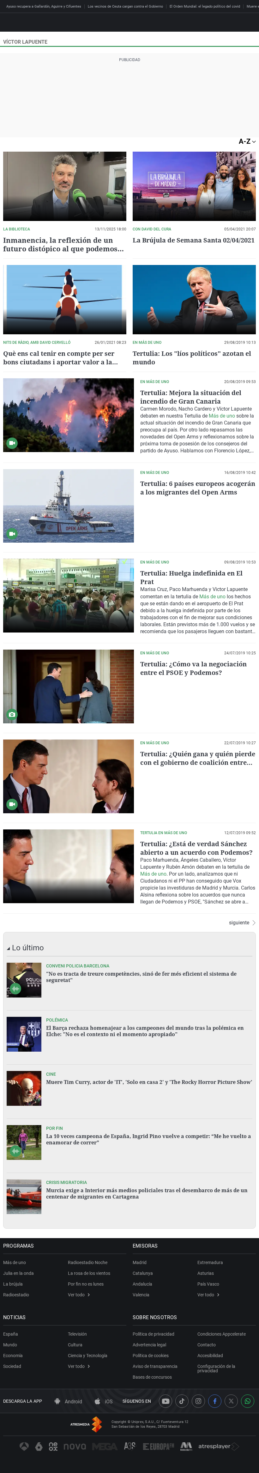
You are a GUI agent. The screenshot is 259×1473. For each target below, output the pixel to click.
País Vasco (208, 1284)
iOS (108, 1402)
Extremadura (210, 1262)
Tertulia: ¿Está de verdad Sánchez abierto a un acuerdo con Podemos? (196, 848)
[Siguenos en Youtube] (165, 1401)
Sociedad (12, 1366)
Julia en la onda (18, 1273)
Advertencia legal (149, 1344)
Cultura (75, 1344)
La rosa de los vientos (89, 1273)
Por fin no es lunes (86, 1284)
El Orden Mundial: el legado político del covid (205, 6)
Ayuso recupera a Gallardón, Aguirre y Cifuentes (43, 6)
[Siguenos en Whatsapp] (247, 1401)
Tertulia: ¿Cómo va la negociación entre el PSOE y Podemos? (193, 668)
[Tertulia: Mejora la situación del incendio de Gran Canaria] (68, 415)
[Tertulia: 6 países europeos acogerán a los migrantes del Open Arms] (68, 506)
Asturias (205, 1273)
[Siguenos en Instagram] (198, 1401)
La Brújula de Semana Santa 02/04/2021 (194, 240)
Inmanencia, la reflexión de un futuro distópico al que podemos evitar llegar (60, 248)
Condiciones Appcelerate (221, 1334)
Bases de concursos (152, 1377)
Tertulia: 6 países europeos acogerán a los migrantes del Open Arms (197, 487)
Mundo (10, 1344)
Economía (13, 1355)
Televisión (77, 1334)
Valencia (141, 1294)
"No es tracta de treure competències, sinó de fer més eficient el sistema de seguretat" (141, 977)
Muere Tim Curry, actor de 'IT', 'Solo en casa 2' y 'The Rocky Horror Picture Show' (149, 1082)
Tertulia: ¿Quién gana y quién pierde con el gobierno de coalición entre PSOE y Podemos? (197, 762)
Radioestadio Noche (87, 1262)
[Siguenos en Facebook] (214, 1401)
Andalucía (142, 1284)
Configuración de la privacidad (216, 1368)
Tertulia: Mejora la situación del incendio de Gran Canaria (190, 397)
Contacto (206, 1344)
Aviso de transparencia (155, 1366)
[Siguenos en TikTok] (182, 1401)
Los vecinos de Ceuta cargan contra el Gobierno (125, 6)
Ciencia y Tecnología (87, 1355)
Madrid (140, 1262)
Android (72, 1402)
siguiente (239, 923)
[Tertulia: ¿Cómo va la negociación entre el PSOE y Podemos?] (68, 686)
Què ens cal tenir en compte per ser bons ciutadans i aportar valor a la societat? (58, 362)
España (10, 1334)
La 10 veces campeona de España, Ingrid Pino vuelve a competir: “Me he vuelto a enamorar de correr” (148, 1139)
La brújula (13, 1284)
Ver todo (76, 1295)
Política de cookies (151, 1355)
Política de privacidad (153, 1334)
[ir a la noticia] (24, 980)
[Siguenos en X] (231, 1401)
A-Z (245, 141)
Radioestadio (16, 1294)
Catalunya (143, 1273)
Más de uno (222, 416)
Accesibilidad (210, 1355)
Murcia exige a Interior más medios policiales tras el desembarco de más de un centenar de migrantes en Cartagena (147, 1193)
